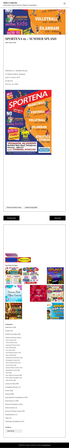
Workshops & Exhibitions (12, 421)
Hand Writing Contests (12, 352)
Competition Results (11, 387)
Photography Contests (12, 360)
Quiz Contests (9, 365)
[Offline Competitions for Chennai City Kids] (13, 293)
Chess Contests (10, 340)
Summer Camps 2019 (31, 207)
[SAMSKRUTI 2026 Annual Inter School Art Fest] (13, 276)
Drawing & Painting (11, 345)
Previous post (11, 218)
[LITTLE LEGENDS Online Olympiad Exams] (30, 276)
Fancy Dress (9, 350)
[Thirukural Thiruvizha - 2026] (13, 311)
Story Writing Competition (12, 378)
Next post (58, 218)
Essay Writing (9, 347)
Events (7, 391)
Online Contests (10, 408)
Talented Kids (9, 415)
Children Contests (10, 338)
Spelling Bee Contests (11, 370)
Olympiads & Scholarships (13, 357)
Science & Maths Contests (12, 368)
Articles (7, 331)
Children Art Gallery (11, 334)
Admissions (8, 327)
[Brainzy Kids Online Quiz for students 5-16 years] (55, 311)
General (7, 394)
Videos (7, 418)
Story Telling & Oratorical (12, 375)
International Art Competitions (14, 397)
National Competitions (12, 404)
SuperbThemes (46, 445)
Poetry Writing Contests (12, 362)
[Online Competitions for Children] (38, 293)
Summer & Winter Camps (14, 207)
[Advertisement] (34, 56)
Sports (7, 373)
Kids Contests (10, 2)
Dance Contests (10, 342)
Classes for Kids (10, 384)
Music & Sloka (9, 355)
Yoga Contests (9, 380)
